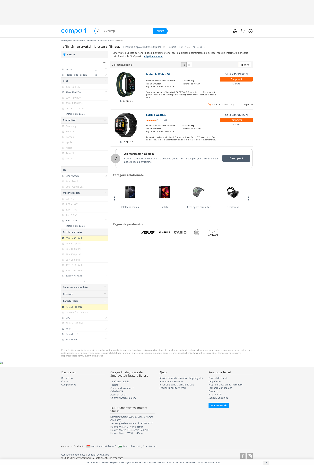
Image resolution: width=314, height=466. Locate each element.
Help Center (215, 381)
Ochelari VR (233, 207)
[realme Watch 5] (128, 125)
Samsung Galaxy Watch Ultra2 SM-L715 (131, 423)
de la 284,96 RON (236, 115)
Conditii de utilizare (98, 454)
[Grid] (189, 64)
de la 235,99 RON (236, 74)
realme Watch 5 (156, 115)
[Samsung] (164, 232)
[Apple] (196, 232)
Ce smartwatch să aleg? (138, 153)
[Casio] (180, 232)
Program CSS (216, 394)
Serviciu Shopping (218, 397)
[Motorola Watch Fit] (128, 84)
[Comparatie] (235, 31)
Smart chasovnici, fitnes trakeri (140, 446)
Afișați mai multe (153, 56)
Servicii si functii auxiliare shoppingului (181, 378)
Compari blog (68, 384)
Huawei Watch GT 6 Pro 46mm (126, 426)
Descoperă (236, 158)
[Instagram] (250, 456)
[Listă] (184, 64)
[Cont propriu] (250, 31)
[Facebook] (242, 456)
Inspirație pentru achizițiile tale (176, 384)
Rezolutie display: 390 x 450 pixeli (142, 46)
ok (104, 62)
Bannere (213, 391)
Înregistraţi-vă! (219, 405)
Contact (65, 381)
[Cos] (242, 31)
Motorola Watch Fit (158, 74)
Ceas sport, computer (198, 207)
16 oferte (236, 124)
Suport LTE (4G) (178, 46)
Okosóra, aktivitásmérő (103, 446)
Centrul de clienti (218, 378)
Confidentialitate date (73, 454)
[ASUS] (148, 232)
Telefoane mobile (130, 207)
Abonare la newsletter (171, 381)
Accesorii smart (118, 394)
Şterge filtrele (199, 47)
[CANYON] (212, 232)
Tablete (164, 207)
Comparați (236, 79)
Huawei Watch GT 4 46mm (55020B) (129, 429)
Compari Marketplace (220, 387)
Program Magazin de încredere (226, 384)
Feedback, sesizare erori (172, 387)
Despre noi (67, 378)
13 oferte (236, 83)
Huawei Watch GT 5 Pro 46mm (126, 433)
